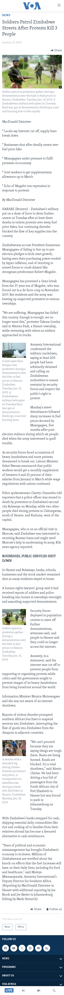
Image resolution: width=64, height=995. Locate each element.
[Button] (56, 50)
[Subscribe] (38, 948)
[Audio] (23, 990)
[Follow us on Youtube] (13, 948)
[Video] (38, 990)
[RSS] (46, 948)
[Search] (54, 990)
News (6, 15)
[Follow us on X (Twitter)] (22, 948)
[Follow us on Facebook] (5, 948)
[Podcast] (30, 948)
